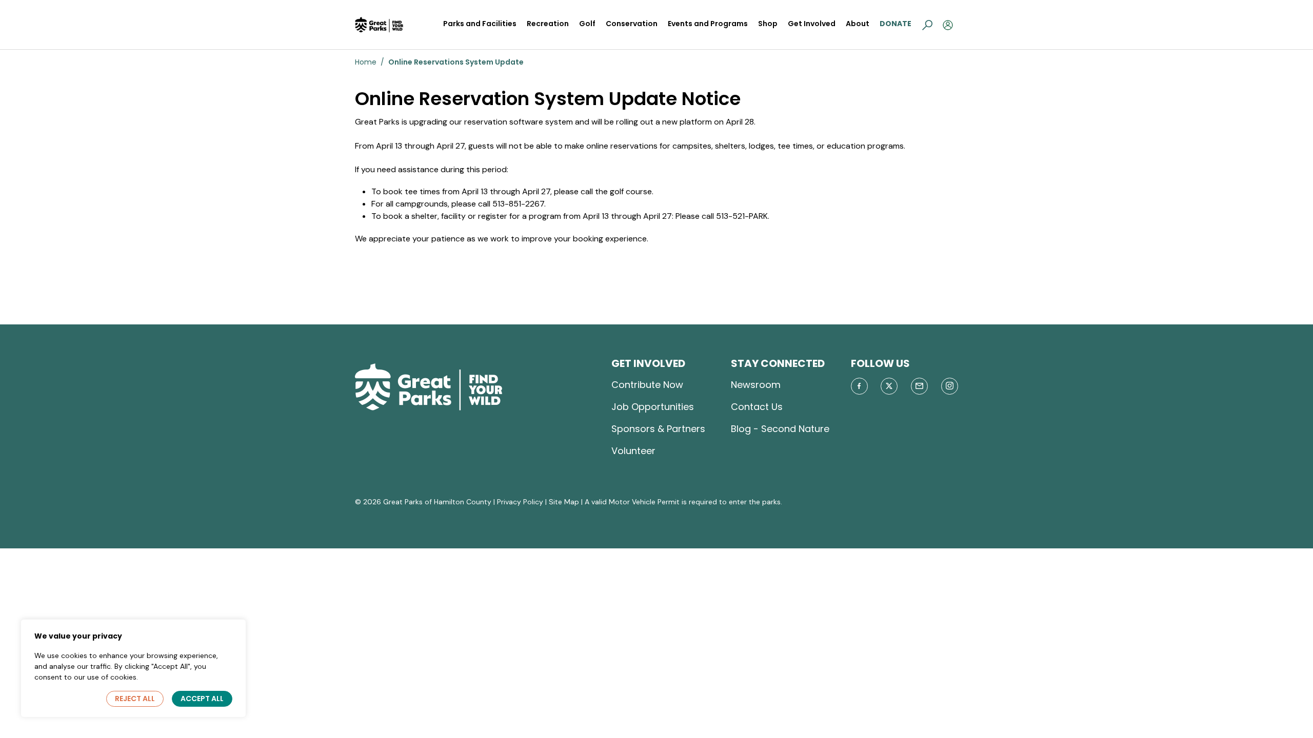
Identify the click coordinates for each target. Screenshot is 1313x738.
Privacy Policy (520, 501)
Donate (895, 23)
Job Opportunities (652, 406)
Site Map (564, 501)
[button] (927, 24)
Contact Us (757, 406)
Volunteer (633, 450)
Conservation (632, 23)
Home (365, 62)
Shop (768, 23)
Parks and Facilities (479, 23)
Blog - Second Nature (780, 428)
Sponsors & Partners (658, 428)
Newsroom (756, 384)
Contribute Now (647, 384)
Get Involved (811, 23)
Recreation (548, 23)
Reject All (135, 698)
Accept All (202, 698)
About (857, 23)
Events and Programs (708, 23)
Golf (587, 23)
